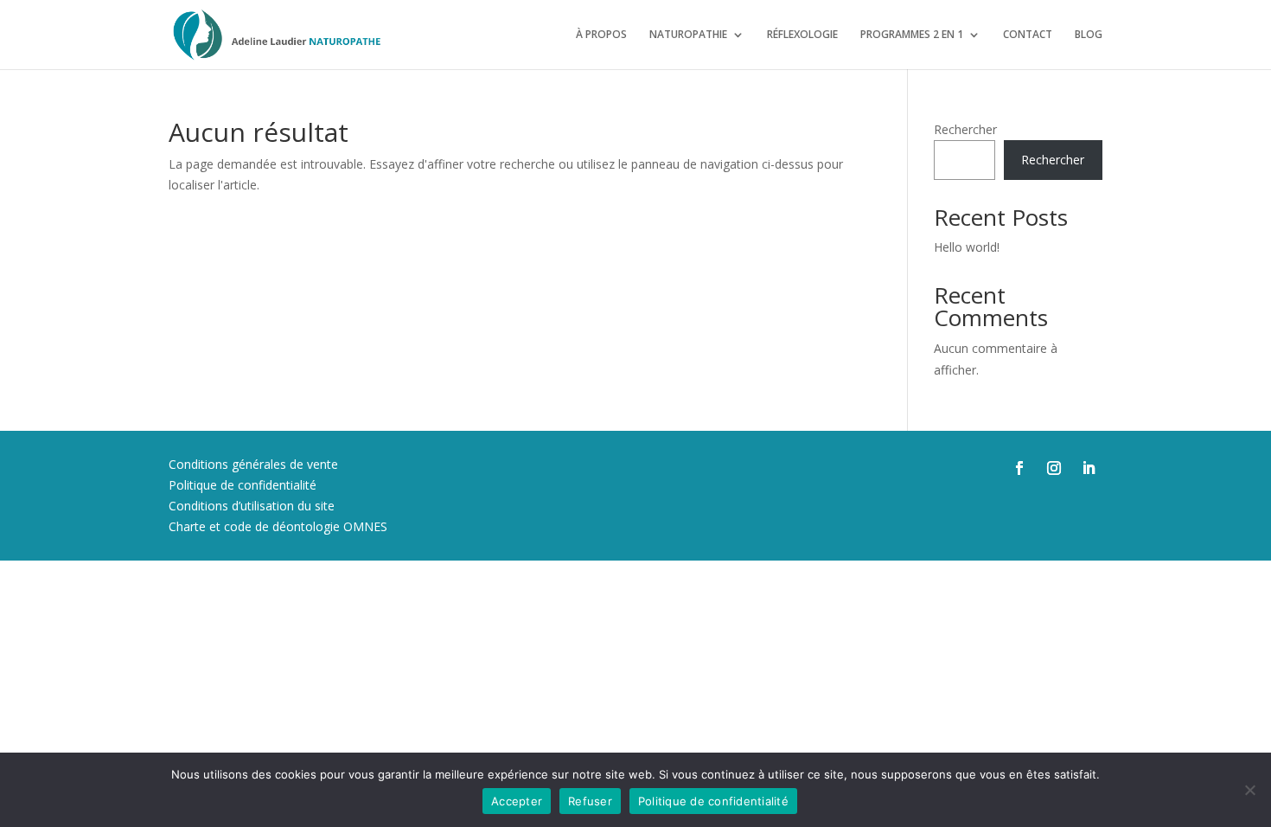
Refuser (590, 801)
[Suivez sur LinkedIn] (1088, 468)
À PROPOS (601, 35)
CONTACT (1027, 35)
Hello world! (967, 247)
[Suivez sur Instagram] (1054, 468)
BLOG (1088, 35)
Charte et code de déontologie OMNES (278, 526)
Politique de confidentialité (242, 485)
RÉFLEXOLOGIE (802, 35)
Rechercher (965, 129)
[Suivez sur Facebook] (1019, 468)
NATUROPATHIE (688, 35)
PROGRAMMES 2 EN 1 (911, 35)
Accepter (516, 801)
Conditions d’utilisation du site (252, 505)
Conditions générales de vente (253, 464)
